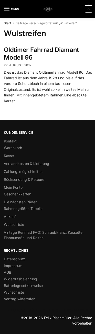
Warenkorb (13, 148)
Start (7, 23)
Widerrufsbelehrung (20, 279)
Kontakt (10, 141)
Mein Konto (13, 187)
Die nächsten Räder (20, 202)
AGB (7, 272)
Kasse (9, 155)
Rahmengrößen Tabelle (23, 208)
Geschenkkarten (17, 194)
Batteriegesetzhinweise (23, 285)
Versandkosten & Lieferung (26, 163)
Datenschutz (14, 259)
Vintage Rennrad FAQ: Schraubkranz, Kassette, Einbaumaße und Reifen (43, 235)
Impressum (13, 265)
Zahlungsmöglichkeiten (23, 171)
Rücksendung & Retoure (24, 179)
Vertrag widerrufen (19, 299)
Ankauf (10, 216)
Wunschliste (14, 224)
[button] (88, 9)
